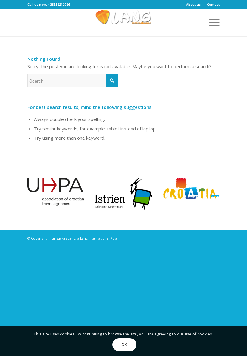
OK (124, 344)
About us (193, 4)
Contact (213, 4)
